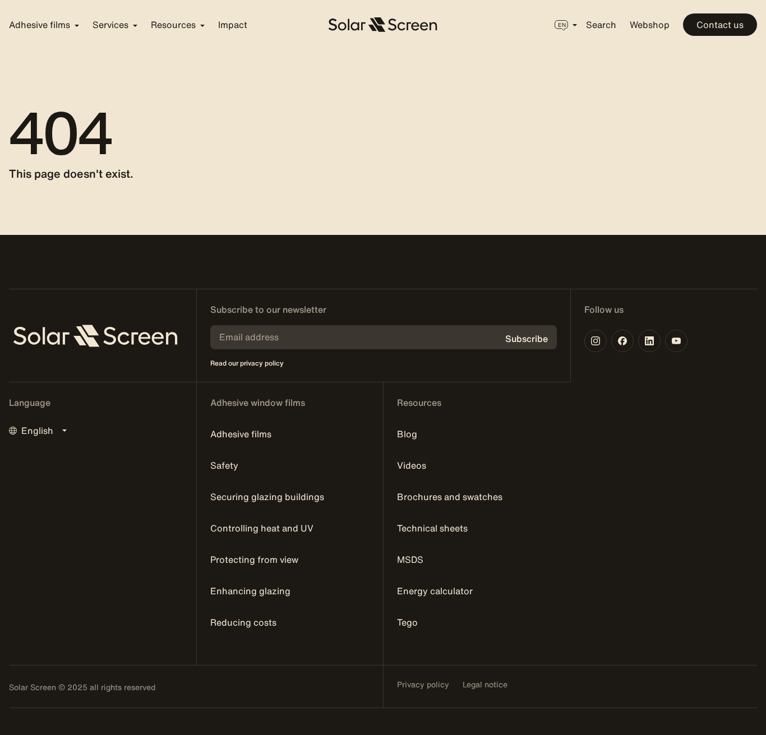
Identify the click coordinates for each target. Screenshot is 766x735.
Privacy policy (423, 684)
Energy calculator (435, 590)
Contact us (720, 24)
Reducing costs (243, 622)
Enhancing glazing (250, 590)
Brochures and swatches (449, 496)
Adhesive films (240, 433)
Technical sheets (432, 528)
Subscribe (526, 338)
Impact (232, 24)
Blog (407, 433)
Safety (224, 465)
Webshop (650, 24)
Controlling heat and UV (261, 528)
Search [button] (601, 24)
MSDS (410, 559)
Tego (407, 622)
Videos (411, 465)
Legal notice (485, 684)
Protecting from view (254, 559)
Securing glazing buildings (267, 496)
